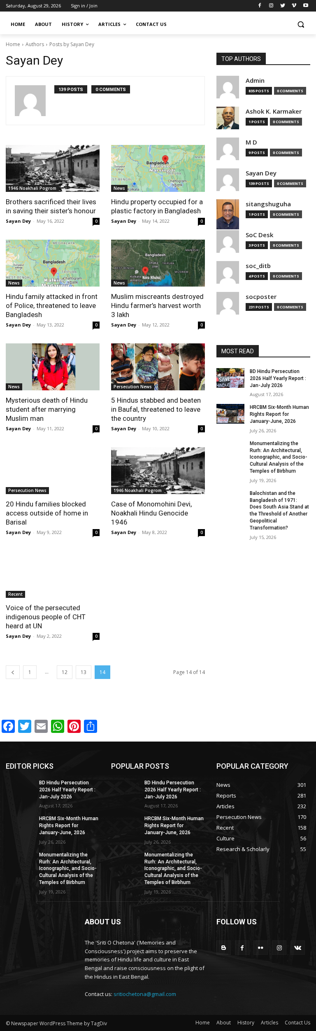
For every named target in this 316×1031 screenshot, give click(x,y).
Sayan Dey (18, 221)
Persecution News (133, 387)
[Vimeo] (294, 6)
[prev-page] (13, 672)
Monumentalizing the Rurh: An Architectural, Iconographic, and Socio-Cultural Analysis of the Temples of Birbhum (278, 457)
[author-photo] (34, 100)
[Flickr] (260, 947)
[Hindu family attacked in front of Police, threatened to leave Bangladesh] (53, 263)
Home (13, 44)
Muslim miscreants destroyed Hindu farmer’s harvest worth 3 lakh (157, 305)
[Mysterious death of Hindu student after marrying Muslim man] (53, 366)
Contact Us (297, 1022)
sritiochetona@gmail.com (145, 994)
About (223, 1022)
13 (83, 672)
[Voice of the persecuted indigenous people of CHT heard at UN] (53, 574)
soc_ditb (258, 266)
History (245, 1022)
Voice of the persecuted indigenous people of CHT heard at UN (46, 617)
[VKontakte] (297, 947)
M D (251, 142)
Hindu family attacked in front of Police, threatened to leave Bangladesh (52, 305)
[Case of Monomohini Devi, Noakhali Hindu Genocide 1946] (158, 470)
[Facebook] (260, 6)
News (119, 188)
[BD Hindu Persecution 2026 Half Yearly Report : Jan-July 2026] (230, 378)
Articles (269, 1022)
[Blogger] (223, 947)
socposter (261, 297)
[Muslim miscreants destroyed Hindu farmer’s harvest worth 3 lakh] (158, 263)
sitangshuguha (268, 204)
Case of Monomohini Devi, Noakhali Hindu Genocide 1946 (151, 513)
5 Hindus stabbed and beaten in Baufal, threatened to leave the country (156, 409)
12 (64, 672)
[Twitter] (283, 6)
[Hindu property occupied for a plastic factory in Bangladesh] (158, 168)
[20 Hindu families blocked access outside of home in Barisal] (53, 470)
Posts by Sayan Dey (71, 44)
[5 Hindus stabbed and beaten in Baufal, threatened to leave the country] (158, 366)
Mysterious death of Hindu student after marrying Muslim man (47, 409)
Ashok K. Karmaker (274, 111)
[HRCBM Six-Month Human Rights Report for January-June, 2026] (230, 414)
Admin (255, 80)
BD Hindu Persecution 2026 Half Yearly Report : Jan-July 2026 (278, 378)
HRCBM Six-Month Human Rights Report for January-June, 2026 (279, 414)
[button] (300, 24)
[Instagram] (271, 6)
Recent (15, 594)
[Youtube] (305, 6)
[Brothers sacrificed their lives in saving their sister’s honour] (53, 168)
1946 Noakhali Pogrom (32, 188)
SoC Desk (259, 235)
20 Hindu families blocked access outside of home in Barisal (47, 513)
